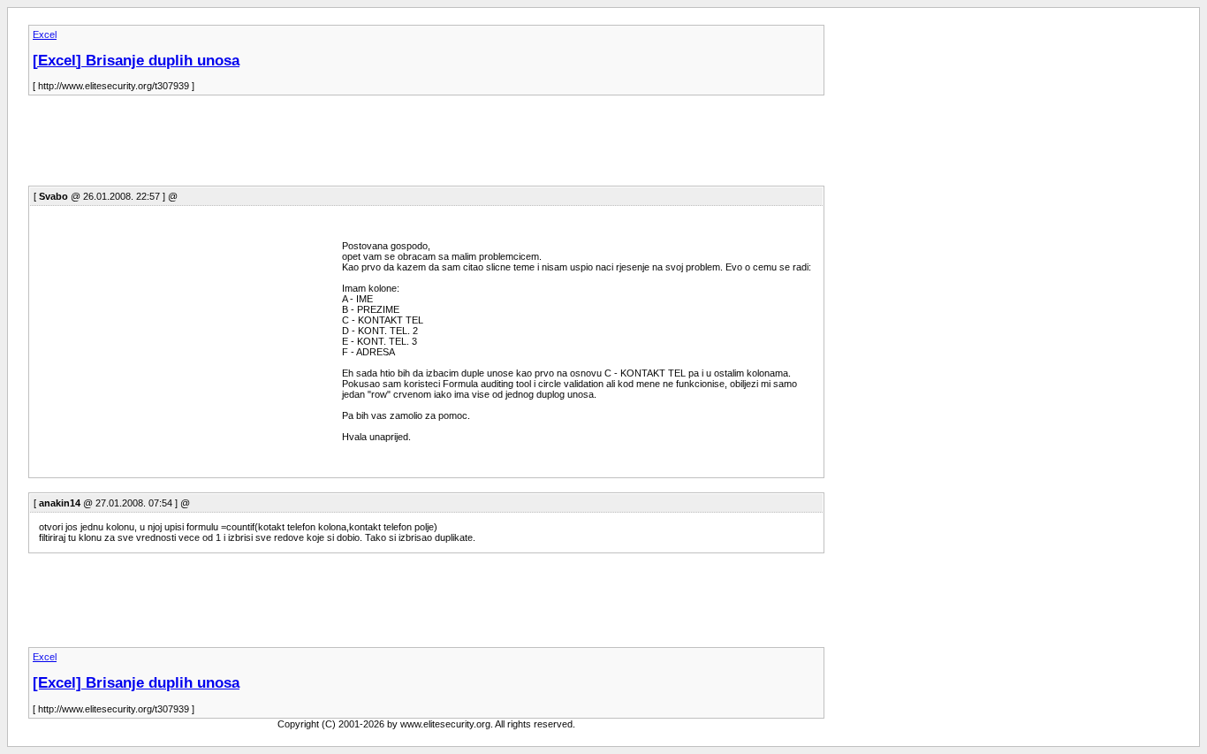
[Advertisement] (350, 146)
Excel (45, 34)
